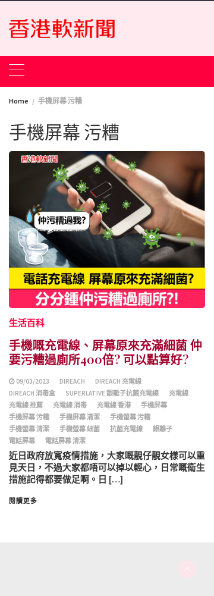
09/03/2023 (32, 381)
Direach (72, 381)
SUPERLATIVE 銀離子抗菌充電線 (112, 393)
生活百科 (27, 322)
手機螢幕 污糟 (130, 417)
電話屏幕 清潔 (65, 441)
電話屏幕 (22, 441)
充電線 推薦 (26, 405)
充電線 (178, 393)
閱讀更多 (23, 501)
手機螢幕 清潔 (29, 429)
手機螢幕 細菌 (79, 429)
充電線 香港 (114, 405)
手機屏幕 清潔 (79, 417)
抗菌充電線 (126, 429)
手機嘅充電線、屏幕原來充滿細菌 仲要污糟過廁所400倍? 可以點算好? (105, 352)
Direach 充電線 (118, 381)
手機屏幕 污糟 (29, 417)
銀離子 (162, 429)
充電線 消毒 (70, 405)
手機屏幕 (154, 405)
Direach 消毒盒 (32, 393)
